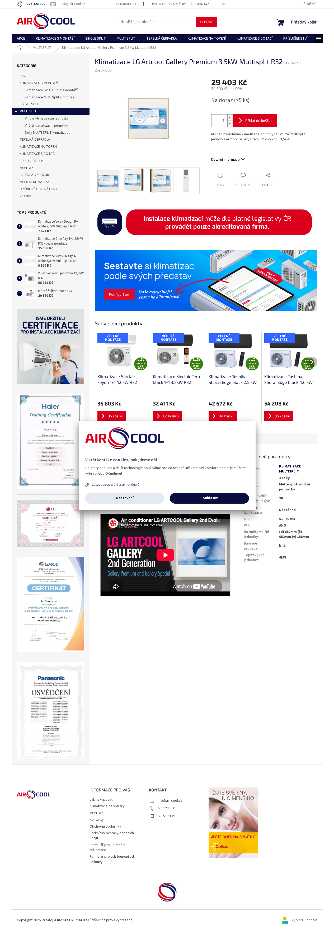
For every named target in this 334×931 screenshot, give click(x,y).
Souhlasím (209, 498)
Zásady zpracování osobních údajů (115, 485)
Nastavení (125, 498)
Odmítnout (113, 473)
